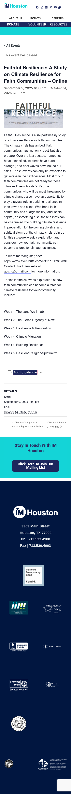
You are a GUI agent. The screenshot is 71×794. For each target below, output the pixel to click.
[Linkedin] (46, 7)
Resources (58, 24)
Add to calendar (25, 372)
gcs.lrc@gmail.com (17, 271)
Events (35, 18)
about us (15, 18)
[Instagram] (41, 7)
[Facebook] (37, 7)
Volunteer (37, 24)
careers (58, 18)
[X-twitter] (51, 7)
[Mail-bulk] (60, 7)
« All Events (12, 45)
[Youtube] (55, 7)
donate (13, 24)
